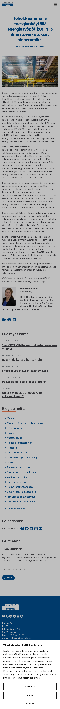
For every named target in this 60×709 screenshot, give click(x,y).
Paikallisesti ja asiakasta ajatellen (24, 381)
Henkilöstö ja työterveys (21, 496)
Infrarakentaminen (17, 428)
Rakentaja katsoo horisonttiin (22, 359)
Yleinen (11, 418)
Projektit (12, 447)
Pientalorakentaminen (19, 442)
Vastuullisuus (14, 438)
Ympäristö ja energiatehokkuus (25, 423)
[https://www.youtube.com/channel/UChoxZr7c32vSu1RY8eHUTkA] (21, 616)
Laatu (10, 462)
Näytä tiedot (30, 703)
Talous (11, 433)
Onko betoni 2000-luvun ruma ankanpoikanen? (22, 394)
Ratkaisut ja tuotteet (19, 467)
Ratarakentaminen (17, 452)
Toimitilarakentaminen (20, 487)
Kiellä (30, 695)
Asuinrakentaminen (18, 477)
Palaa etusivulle (16, 508)
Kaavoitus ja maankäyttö (21, 482)
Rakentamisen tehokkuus (21, 472)
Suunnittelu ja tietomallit (21, 492)
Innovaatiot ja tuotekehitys (23, 457)
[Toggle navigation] (55, 4)
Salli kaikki (30, 686)
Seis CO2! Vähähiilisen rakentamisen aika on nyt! (29, 346)
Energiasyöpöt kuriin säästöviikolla (25, 370)
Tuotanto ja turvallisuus (21, 501)
